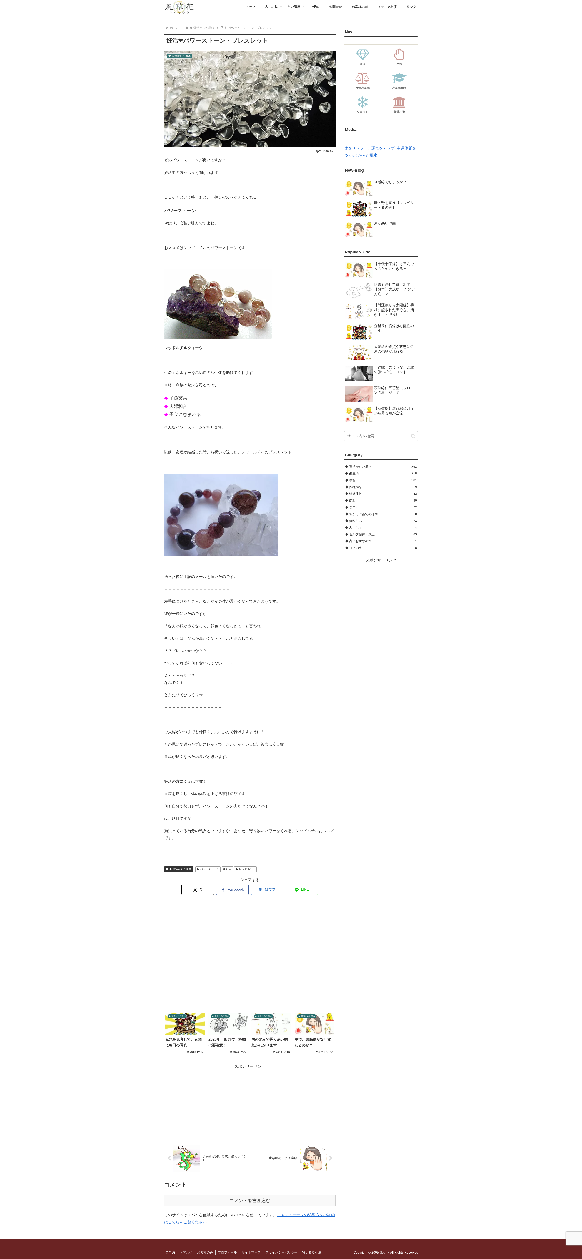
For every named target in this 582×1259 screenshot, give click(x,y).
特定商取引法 (311, 1252)
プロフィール (227, 1252)
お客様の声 (205, 1252)
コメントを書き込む (249, 1200)
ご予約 (170, 1252)
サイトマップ (251, 1252)
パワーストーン (209, 869)
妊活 (229, 869)
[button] (413, 436)
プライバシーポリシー (281, 1252)
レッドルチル (247, 869)
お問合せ (186, 1252)
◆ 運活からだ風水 (180, 869)
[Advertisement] (250, 954)
